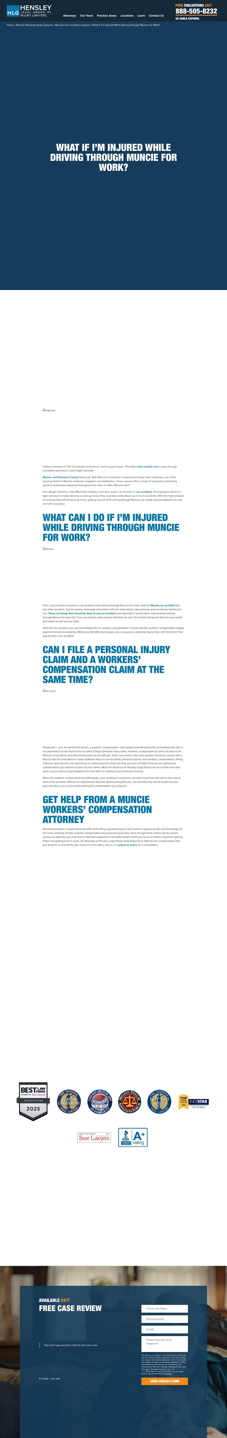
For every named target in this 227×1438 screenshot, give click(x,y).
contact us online (127, 845)
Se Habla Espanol (187, 18)
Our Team (86, 15)
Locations (127, 15)
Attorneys (69, 15)
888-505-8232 (196, 11)
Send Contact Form (164, 1381)
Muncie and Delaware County (60, 477)
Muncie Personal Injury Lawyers (34, 25)
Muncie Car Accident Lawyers (72, 25)
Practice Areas (107, 15)
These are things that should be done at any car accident (82, 613)
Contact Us (156, 15)
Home (10, 25)
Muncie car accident (163, 605)
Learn (141, 15)
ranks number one (147, 466)
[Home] (29, 10)
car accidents (144, 492)
